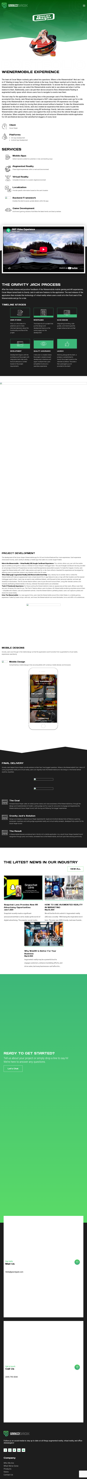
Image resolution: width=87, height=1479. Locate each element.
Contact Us (8, 1475)
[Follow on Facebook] (5, 1450)
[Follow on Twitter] (14, 1450)
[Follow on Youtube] (23, 1450)
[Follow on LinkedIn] (19, 1450)
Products (7, 1469)
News (6, 1472)
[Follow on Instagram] (10, 1450)
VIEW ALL (75, 869)
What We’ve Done (11, 1466)
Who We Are (9, 1463)
